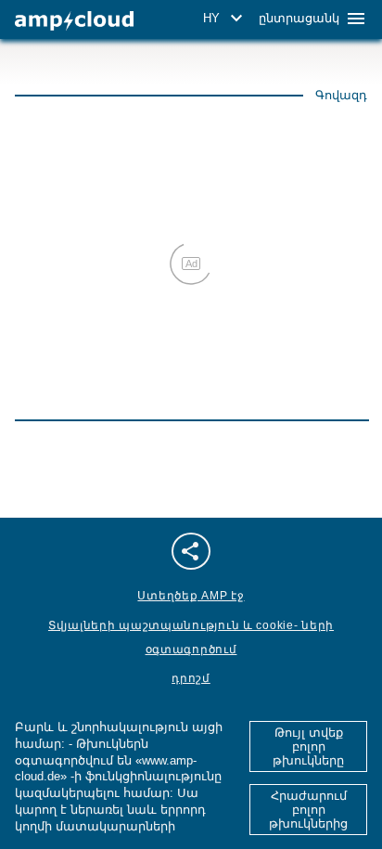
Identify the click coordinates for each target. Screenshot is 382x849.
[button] (225, 18)
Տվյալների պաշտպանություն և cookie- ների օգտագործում (191, 637)
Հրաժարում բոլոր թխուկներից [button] (308, 809)
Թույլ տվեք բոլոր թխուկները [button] (308, 746)
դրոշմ (191, 678)
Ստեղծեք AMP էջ (190, 595)
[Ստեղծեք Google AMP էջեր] (74, 21)
